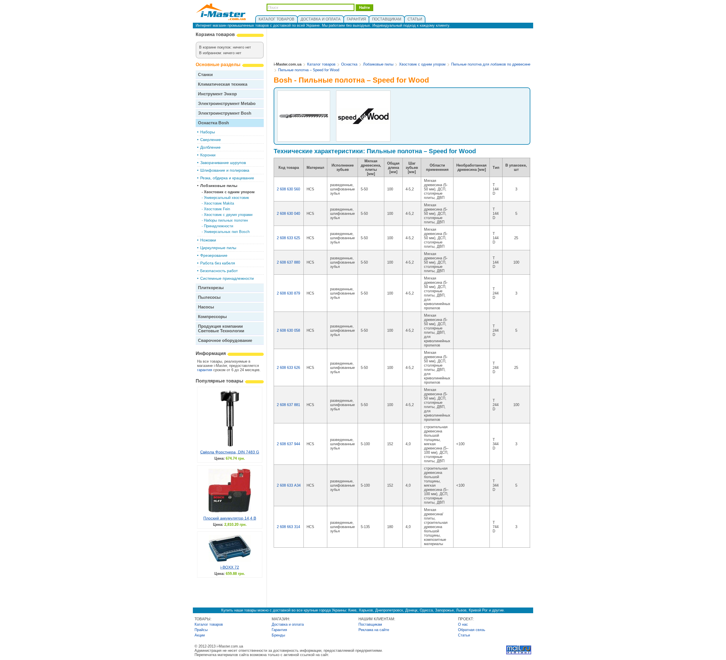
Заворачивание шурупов (223, 162)
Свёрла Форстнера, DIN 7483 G (229, 452)
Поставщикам (370, 624)
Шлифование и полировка (224, 170)
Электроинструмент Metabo (227, 103)
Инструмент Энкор (217, 93)
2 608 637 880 (288, 262)
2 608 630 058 (288, 330)
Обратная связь (471, 630)
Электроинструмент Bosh (224, 113)
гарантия (204, 370)
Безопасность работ (219, 270)
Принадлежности (218, 226)
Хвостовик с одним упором (229, 192)
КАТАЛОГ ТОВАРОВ (276, 19)
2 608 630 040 (288, 213)
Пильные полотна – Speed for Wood (308, 70)
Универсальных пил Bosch (227, 232)
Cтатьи (464, 635)
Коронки (208, 155)
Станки (205, 74)
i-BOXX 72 (229, 567)
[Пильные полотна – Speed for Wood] (304, 117)
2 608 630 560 (288, 189)
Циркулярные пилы (218, 247)
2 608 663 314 (288, 527)
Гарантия (279, 630)
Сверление (210, 139)
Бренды (278, 635)
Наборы (207, 132)
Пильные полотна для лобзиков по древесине (490, 64)
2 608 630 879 (288, 293)
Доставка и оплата (288, 624)
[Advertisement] (402, 45)
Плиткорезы (211, 287)
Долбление (210, 147)
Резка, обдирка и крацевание (227, 178)
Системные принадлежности (227, 278)
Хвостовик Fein (217, 209)
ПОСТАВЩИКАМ (386, 19)
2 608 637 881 (288, 405)
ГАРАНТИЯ (356, 19)
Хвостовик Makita (219, 203)
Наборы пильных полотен (226, 220)
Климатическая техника (222, 84)
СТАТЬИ (415, 19)
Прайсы (201, 630)
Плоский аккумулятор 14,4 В (229, 518)
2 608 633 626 (288, 367)
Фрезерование (213, 255)
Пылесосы (209, 297)
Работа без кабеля (217, 263)
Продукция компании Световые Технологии (221, 328)
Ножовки (208, 240)
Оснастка (349, 64)
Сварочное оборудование (225, 340)
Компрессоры (212, 316)
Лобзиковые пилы (218, 185)
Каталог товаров (321, 64)
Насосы (206, 306)
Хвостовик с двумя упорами (228, 215)
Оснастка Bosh (213, 122)
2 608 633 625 (288, 238)
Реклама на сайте (373, 630)
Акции (200, 635)
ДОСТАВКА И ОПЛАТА (321, 19)
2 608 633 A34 (289, 485)
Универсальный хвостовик (226, 198)
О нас (463, 624)
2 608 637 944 (288, 444)
